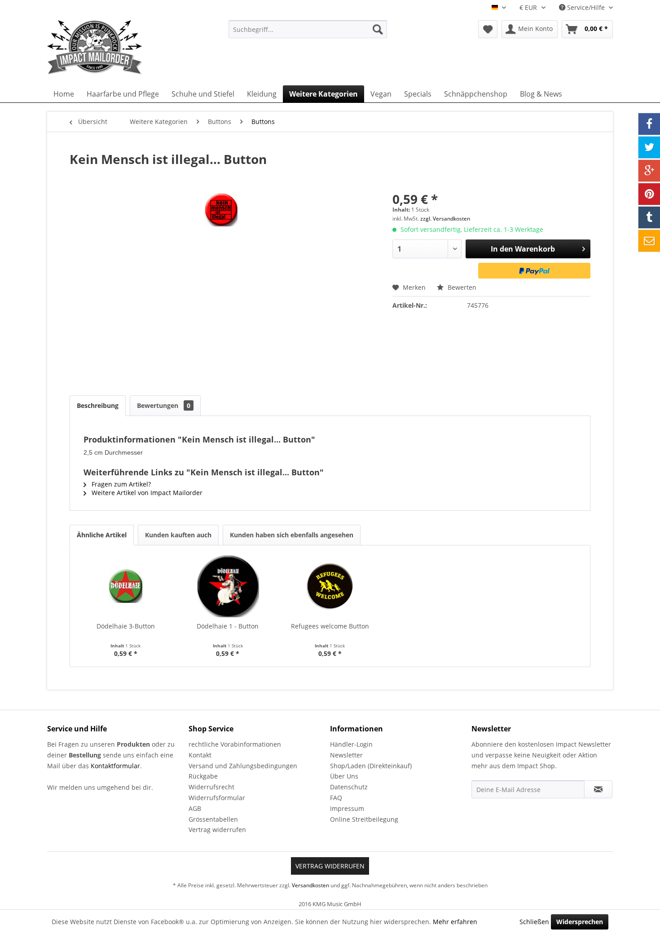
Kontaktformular (115, 765)
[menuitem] (308, 29)
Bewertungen (163, 405)
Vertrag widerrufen (217, 829)
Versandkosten (310, 885)
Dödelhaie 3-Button (126, 626)
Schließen (534, 921)
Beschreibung (98, 405)
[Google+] (649, 170)
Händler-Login (351, 744)
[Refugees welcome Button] (330, 585)
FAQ (336, 797)
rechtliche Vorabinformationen (235, 744)
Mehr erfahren (455, 921)
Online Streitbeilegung (364, 819)
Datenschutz (349, 787)
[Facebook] (649, 124)
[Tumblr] (649, 217)
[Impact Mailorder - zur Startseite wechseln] (116, 47)
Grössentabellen (213, 819)
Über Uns (344, 776)
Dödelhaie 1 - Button (228, 626)
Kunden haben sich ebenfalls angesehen (291, 535)
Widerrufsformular (217, 797)
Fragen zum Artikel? (120, 484)
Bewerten (461, 287)
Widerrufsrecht (211, 787)
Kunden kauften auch (178, 535)
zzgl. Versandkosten (445, 218)
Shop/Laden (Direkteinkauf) (371, 765)
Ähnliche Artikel (102, 535)
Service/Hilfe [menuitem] (586, 7)
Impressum (347, 808)
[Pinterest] (649, 194)
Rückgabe (203, 776)
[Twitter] (649, 147)
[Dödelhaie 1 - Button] (228, 585)
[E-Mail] (649, 241)
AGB (195, 808)
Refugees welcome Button (330, 626)
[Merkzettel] (487, 29)
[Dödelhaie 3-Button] (125, 585)
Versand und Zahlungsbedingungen (243, 765)
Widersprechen (579, 921)
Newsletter (346, 755)
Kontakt (200, 755)
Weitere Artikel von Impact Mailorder (146, 492)
